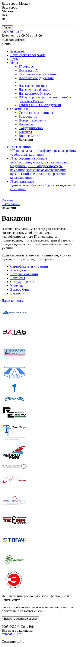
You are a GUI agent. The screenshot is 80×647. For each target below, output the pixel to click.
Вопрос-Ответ (29, 136)
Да (4, 19)
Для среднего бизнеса (34, 89)
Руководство (28, 116)
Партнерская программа (27, 55)
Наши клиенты (13, 300)
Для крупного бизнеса (35, 93)
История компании (33, 120)
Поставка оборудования (36, 78)
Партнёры (26, 124)
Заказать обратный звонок (20, 618)
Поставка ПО (28, 70)
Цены (14, 59)
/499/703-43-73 (12, 634)
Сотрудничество (31, 128)
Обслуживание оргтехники (39, 74)
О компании (19, 109)
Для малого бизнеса (33, 86)
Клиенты (25, 132)
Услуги (15, 62)
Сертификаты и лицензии (38, 112)
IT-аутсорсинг (29, 66)
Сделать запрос (13, 39)
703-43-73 (12, 32)
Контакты (17, 51)
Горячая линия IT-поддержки (40, 105)
